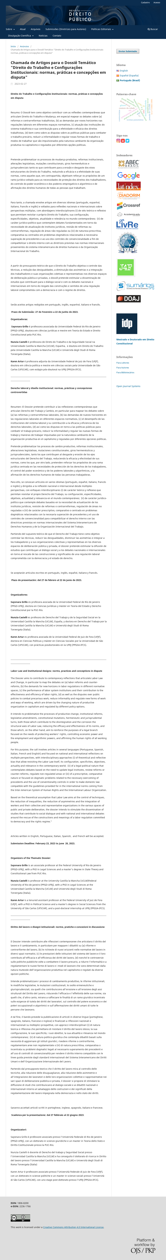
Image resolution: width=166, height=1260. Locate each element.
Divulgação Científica (20, 35)
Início (13, 46)
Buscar (154, 29)
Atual (23, 29)
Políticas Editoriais (101, 29)
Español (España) (129, 75)
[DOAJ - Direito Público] (128, 301)
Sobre (9, 29)
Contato (57, 35)
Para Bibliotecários (125, 372)
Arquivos (35, 29)
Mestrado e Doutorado (129, 339)
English (124, 70)
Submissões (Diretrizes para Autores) (66, 29)
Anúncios (24, 46)
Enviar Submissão (128, 51)
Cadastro (145, 2)
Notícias (43, 35)
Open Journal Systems (128, 386)
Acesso (157, 2)
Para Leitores (122, 362)
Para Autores (122, 367)
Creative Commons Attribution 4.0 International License (73, 1227)
